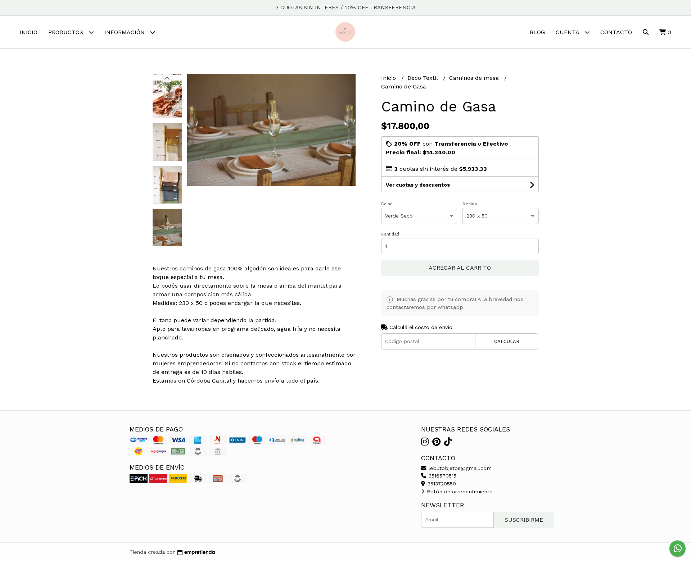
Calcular (506, 341)
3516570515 (441, 476)
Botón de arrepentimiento (459, 491)
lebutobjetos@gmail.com (459, 468)
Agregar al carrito (460, 267)
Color (386, 204)
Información (125, 32)
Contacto (616, 32)
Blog (537, 32)
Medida (469, 204)
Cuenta (568, 32)
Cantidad (390, 234)
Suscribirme (524, 519)
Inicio (28, 32)
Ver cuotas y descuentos (418, 185)
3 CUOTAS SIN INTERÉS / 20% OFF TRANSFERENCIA (346, 7)
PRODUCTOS (66, 32)
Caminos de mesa (475, 77)
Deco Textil (423, 77)
